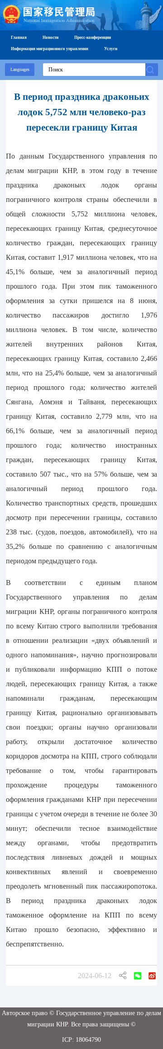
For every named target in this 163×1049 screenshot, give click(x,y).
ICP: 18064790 (81, 1039)
